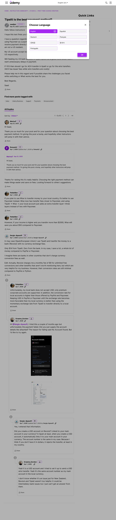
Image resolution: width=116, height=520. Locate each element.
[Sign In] (110, 3)
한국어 (62, 43)
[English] (15, 3)
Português (34, 48)
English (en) (62, 3)
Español (63, 31)
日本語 (32, 43)
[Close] (85, 25)
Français (63, 37)
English (33, 31)
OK (82, 55)
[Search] (106, 3)
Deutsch (33, 37)
